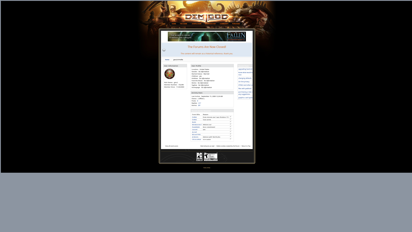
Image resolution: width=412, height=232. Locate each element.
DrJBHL (194, 117)
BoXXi (194, 122)
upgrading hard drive (246, 69)
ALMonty (195, 137)
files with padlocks (245, 88)
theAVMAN (196, 127)
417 (199, 103)
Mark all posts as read (207, 146)
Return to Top (246, 146)
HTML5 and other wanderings (249, 85)
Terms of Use (206, 167)
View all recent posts (171, 146)
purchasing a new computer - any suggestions (249, 93)
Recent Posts (243, 66)
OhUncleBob (196, 139)
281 (199, 105)
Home (167, 60)
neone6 (194, 130)
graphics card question (246, 98)
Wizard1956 (196, 135)
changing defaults (245, 78)
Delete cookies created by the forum (227, 146)
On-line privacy (243, 82)
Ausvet (194, 132)
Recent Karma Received (201, 111)
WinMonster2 (197, 125)
